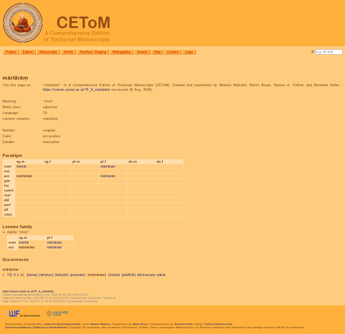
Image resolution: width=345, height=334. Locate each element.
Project (11, 52)
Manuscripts (48, 52)
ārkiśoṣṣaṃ (146, 275)
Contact (173, 52)
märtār (21, 166)
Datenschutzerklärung (18, 327)
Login (189, 52)
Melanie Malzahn (100, 324)
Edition (28, 52)
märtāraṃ (108, 166)
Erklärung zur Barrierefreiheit (50, 327)
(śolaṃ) (114, 275)
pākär (161, 275)
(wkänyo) (46, 275)
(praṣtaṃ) (77, 275)
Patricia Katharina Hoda (218, 324)
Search (142, 52)
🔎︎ (312, 52)
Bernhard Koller (184, 324)
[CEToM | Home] (172, 23)
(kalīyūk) (62, 275)
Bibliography (122, 52)
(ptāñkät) (129, 275)
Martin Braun (140, 324)
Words (68, 52)
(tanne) (32, 275)
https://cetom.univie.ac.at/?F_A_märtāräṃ (76, 89)
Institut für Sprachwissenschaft (62, 324)
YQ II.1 (13, 275)
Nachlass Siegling (93, 52)
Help (157, 52)
